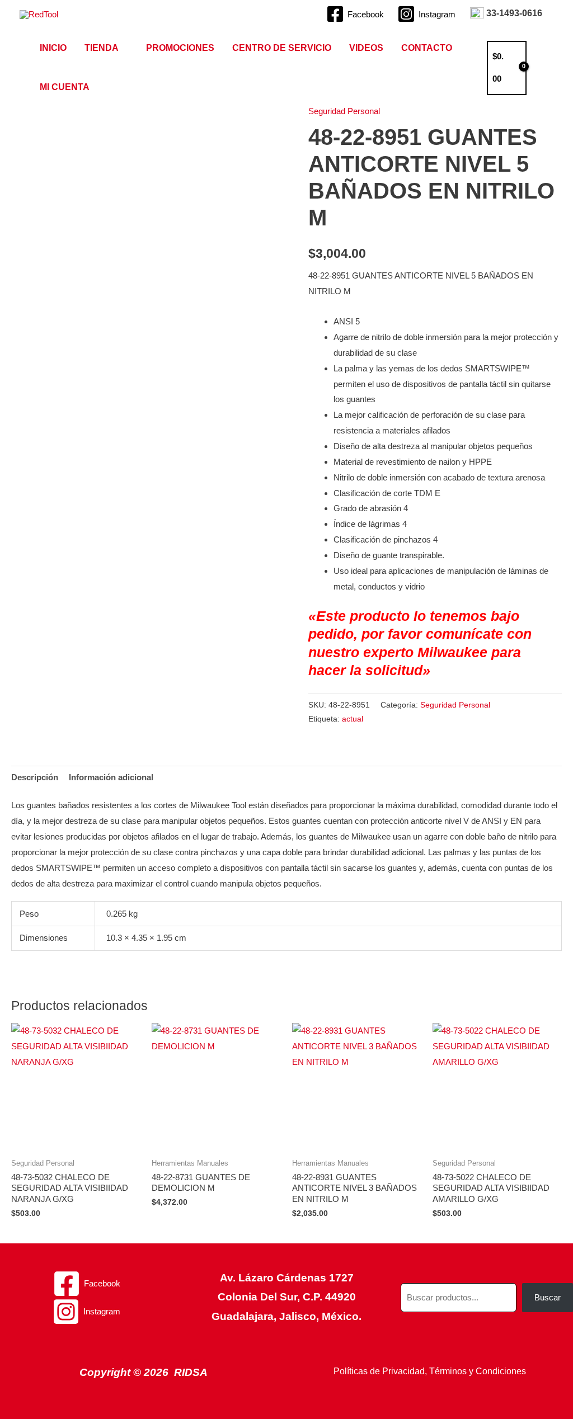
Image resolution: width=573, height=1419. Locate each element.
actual (352, 719)
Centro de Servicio (281, 48)
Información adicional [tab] (111, 777)
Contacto (426, 48)
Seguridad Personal (344, 111)
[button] (545, 67)
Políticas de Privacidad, (380, 1371)
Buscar (547, 1297)
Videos (366, 48)
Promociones (180, 48)
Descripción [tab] (34, 777)
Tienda (101, 48)
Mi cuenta (65, 87)
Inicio (53, 48)
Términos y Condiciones (477, 1371)
